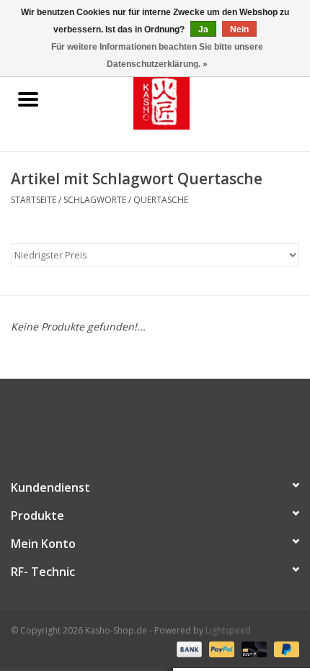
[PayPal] (220, 648)
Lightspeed (228, 630)
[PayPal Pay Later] (284, 648)
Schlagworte (94, 200)
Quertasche (160, 200)
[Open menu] (28, 98)
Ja (203, 29)
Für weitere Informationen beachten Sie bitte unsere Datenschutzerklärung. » (157, 55)
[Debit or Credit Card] (252, 648)
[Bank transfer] (188, 648)
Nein (239, 29)
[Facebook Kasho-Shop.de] (155, 422)
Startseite (33, 200)
